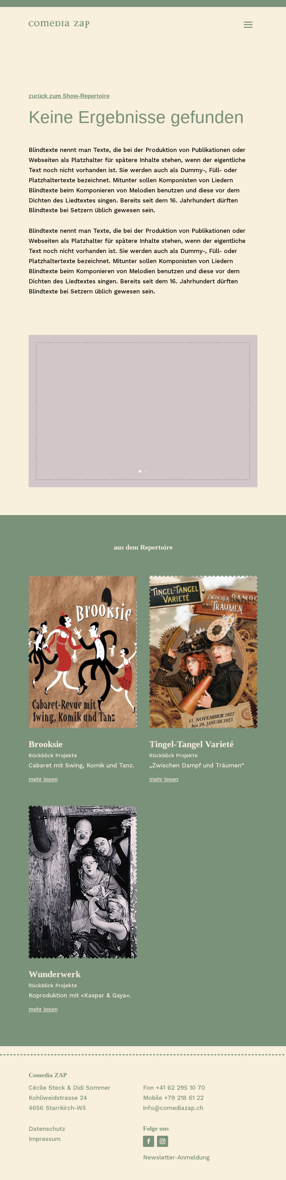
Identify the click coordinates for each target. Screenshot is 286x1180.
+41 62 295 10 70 (180, 1087)
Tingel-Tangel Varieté (191, 744)
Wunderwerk (55, 974)
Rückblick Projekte (53, 755)
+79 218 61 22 (184, 1097)
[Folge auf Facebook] (148, 1141)
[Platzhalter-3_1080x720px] (143, 485)
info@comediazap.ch (173, 1107)
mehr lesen (43, 779)
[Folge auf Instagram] (162, 1141)
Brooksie (46, 744)
